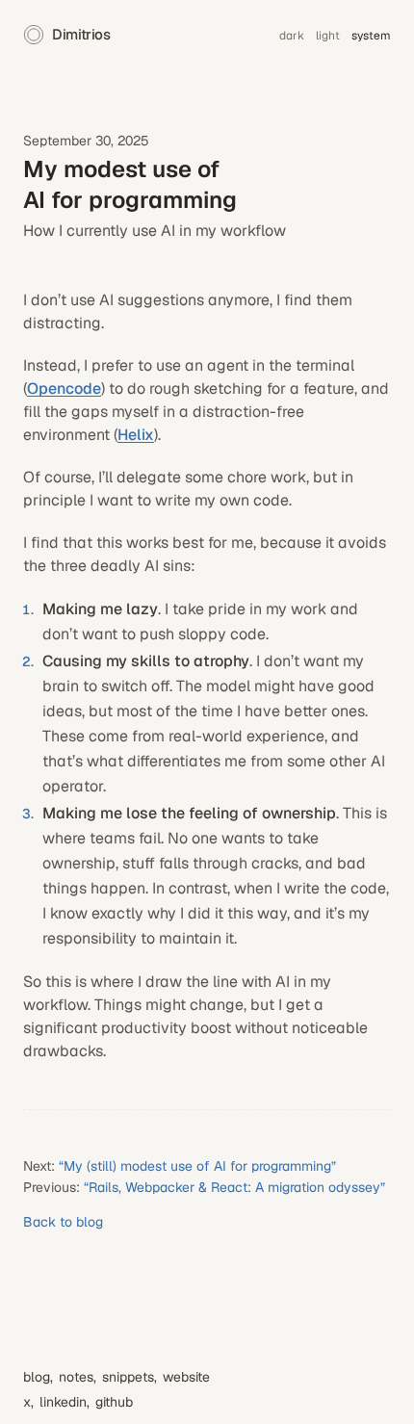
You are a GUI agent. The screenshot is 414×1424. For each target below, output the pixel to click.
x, (28, 1402)
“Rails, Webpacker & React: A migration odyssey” (234, 1187)
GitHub (114, 1402)
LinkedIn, (64, 1402)
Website (186, 1377)
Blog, (38, 1377)
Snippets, (129, 1377)
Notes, (77, 1377)
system (371, 35)
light (328, 35)
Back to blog (63, 1221)
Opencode (64, 388)
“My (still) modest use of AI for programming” (197, 1166)
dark (291, 35)
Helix (135, 435)
